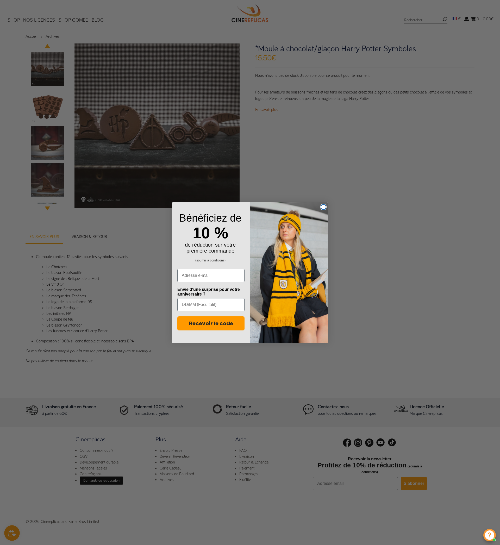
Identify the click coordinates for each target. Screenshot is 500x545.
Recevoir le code (211, 323)
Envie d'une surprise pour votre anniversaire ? (208, 291)
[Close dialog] (323, 207)
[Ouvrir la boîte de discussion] (489, 535)
